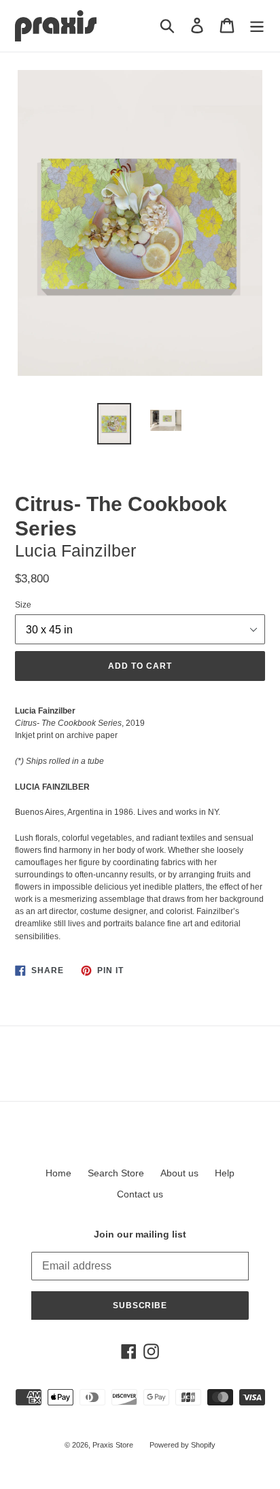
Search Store (116, 1173)
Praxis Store (112, 1445)
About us (179, 1173)
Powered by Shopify (182, 1445)
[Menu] (257, 25)
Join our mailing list (140, 1234)
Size (23, 605)
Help (224, 1173)
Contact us (140, 1194)
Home (58, 1173)
